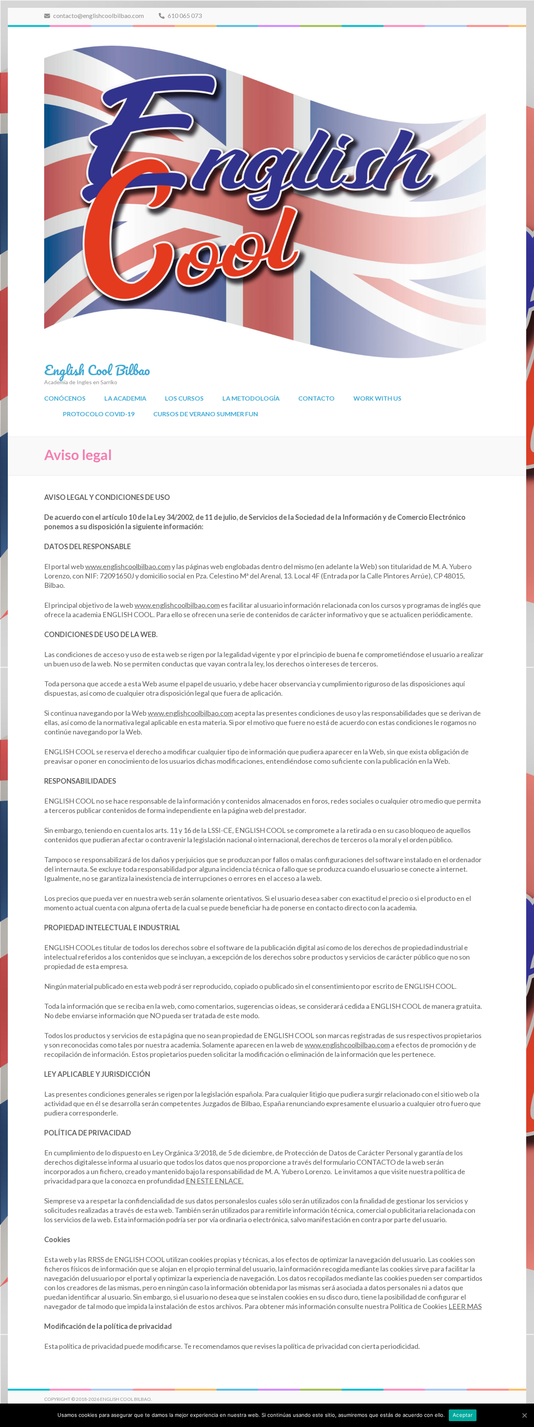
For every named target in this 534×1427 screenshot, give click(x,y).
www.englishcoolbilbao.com (127, 566)
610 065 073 (184, 15)
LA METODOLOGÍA (251, 398)
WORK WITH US (377, 398)
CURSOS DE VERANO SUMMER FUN (205, 413)
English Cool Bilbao (97, 370)
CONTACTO (316, 398)
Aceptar (463, 1415)
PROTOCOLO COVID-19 (98, 413)
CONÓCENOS (65, 398)
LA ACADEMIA (125, 398)
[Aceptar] (524, 1415)
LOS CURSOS (184, 398)
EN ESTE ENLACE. (215, 1180)
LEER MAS (465, 1306)
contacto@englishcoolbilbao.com (98, 15)
